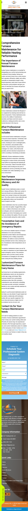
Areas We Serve (6, 470)
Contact (4, 478)
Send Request (13, 393)
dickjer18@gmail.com (20, 330)
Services (6, 33)
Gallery (4, 473)
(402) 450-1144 (14, 7)
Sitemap (4, 483)
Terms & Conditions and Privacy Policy (12, 481)
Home (4, 462)
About (4, 465)
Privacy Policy (8, 381)
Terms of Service (16, 381)
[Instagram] (8, 494)
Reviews (4, 475)
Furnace (13, 33)
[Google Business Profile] (5, 494)
